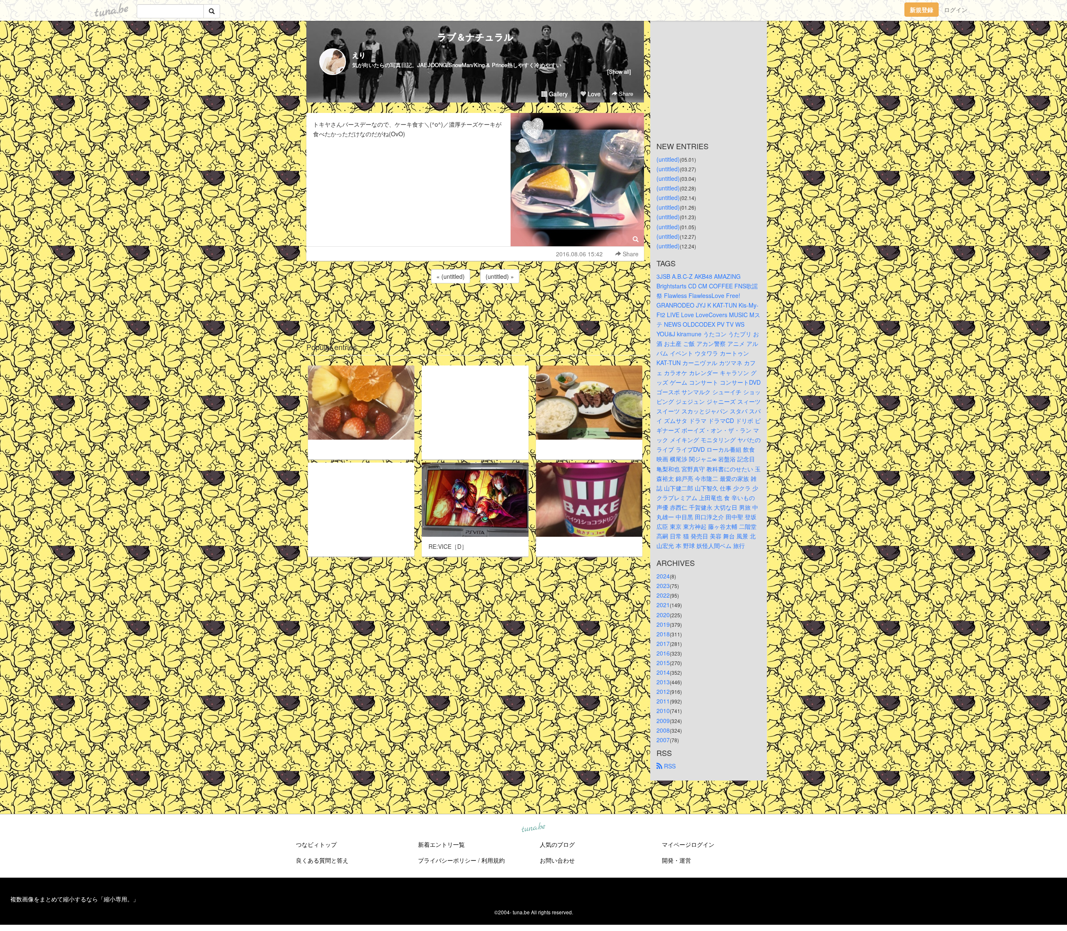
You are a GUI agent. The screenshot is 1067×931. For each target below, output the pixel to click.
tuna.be (533, 827)
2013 (663, 682)
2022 (663, 595)
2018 (663, 634)
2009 (663, 720)
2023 (663, 585)
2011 (663, 701)
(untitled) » (500, 276)
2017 (663, 643)
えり (359, 55)
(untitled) (668, 159)
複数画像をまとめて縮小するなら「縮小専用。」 (74, 899)
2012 (663, 691)
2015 (663, 662)
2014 (663, 672)
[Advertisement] (475, 307)
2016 (663, 653)
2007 (663, 740)
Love (593, 94)
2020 (663, 615)
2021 (663, 605)
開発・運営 (676, 860)
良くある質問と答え (322, 860)
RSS (669, 766)
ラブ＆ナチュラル (475, 36)
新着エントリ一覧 (441, 844)
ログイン (955, 9)
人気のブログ (557, 844)
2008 (663, 730)
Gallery (557, 94)
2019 (663, 624)
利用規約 (493, 860)
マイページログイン (688, 844)
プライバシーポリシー (447, 860)
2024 (663, 576)
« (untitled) (450, 276)
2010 (663, 710)
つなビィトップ (316, 844)
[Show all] (619, 71)
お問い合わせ (557, 860)
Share (625, 94)
